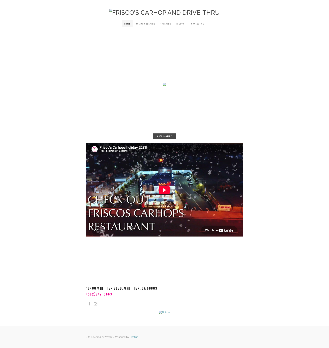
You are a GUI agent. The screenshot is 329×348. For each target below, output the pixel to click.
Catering (166, 23)
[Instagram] (95, 304)
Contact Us (197, 23)
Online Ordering (145, 23)
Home (127, 23)
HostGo (134, 337)
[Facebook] (89, 304)
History (181, 23)
